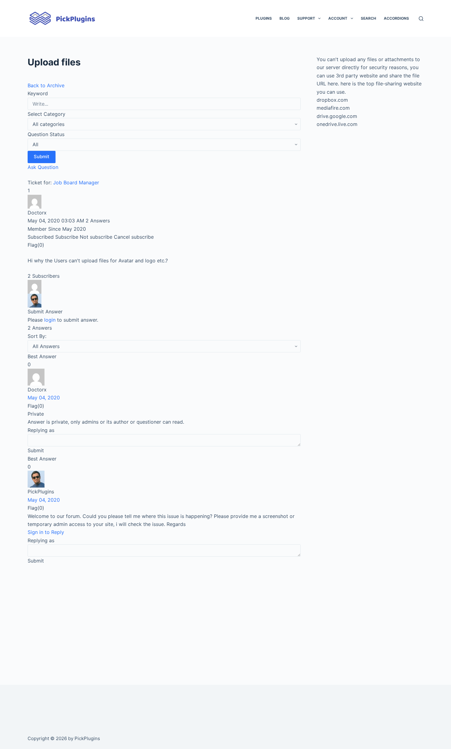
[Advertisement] (164, 616)
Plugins (264, 18)
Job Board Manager (76, 182)
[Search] (421, 18)
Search (368, 18)
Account (337, 18)
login (50, 320)
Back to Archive (46, 85)
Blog (284, 18)
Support (306, 18)
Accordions (396, 18)
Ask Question (43, 167)
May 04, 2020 (44, 397)
